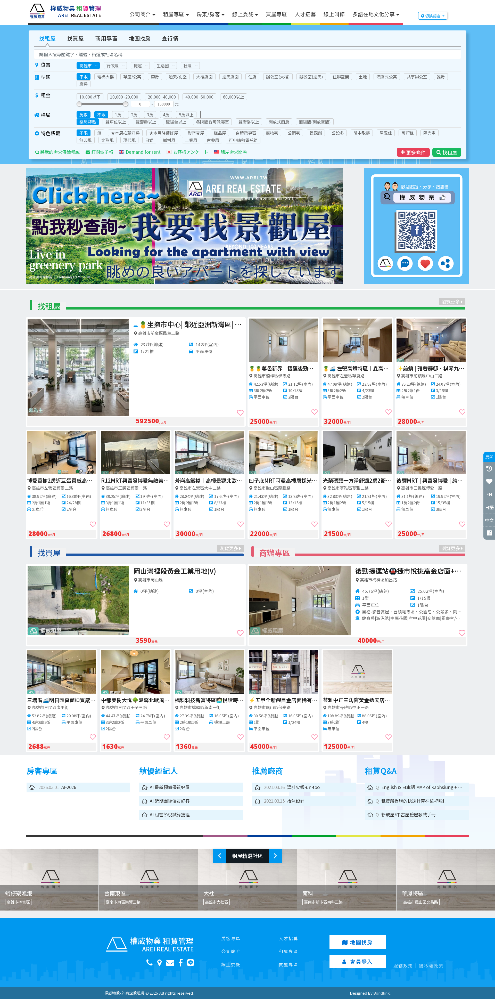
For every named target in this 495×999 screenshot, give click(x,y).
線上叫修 (334, 14)
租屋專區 (173, 14)
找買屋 (75, 38)
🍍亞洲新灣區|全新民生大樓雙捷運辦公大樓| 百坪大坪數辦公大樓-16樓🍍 (135, 480)
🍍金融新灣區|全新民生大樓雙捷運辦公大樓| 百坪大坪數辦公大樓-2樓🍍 (357, 480)
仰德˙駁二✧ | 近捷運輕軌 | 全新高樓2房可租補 (431, 480)
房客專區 (231, 938)
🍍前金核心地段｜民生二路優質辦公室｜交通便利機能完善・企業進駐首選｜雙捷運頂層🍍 (283, 480)
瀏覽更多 (451, 301)
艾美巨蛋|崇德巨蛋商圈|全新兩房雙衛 (61, 480)
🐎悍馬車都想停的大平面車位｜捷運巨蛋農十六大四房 (135, 700)
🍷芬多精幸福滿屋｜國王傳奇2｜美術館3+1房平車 (210, 700)
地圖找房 (140, 38)
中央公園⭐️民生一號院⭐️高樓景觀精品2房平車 (283, 368)
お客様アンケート (190, 152)
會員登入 (361, 961)
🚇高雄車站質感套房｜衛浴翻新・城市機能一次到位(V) (61, 700)
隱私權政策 (431, 965)
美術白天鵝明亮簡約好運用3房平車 (357, 368)
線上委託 (242, 14)
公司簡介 (140, 14)
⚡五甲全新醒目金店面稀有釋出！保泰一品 (290, 700)
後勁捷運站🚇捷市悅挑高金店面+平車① (417, 570)
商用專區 (106, 38)
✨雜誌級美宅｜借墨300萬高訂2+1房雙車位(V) (189, 570)
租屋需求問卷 (234, 152)
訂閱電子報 (102, 152)
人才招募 (305, 14)
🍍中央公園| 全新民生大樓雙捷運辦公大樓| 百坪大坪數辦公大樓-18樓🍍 (431, 368)
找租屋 (47, 38)
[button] (50, 226)
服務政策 (403, 965)
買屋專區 (276, 14)
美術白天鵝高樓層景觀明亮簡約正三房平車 (191, 324)
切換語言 (432, 15)
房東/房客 (208, 14)
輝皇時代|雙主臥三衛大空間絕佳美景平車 (209, 480)
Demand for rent (143, 152)
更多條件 (416, 152)
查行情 (170, 38)
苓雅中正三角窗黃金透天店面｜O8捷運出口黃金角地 (364, 700)
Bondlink (381, 993)
